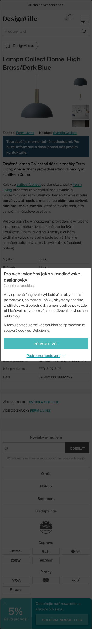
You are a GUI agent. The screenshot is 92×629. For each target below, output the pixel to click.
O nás (46, 473)
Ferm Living (40, 410)
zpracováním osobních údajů (64, 458)
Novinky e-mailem (46, 437)
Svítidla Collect (65, 132)
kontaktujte (16, 152)
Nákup (46, 486)
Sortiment (46, 498)
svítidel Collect (29, 184)
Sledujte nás (46, 511)
